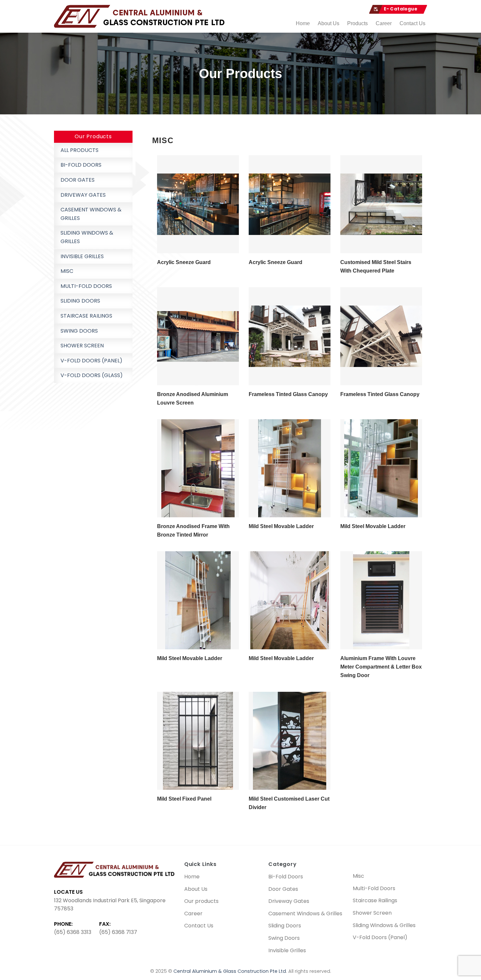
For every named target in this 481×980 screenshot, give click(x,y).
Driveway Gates (83, 195)
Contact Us (412, 23)
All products (79, 150)
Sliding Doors (80, 301)
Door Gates (78, 180)
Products (357, 23)
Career (384, 23)
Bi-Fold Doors (81, 165)
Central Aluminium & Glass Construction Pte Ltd (229, 971)
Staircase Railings (86, 316)
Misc (67, 271)
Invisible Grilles (82, 256)
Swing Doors (79, 331)
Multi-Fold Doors (86, 286)
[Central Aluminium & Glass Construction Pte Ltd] (140, 16)
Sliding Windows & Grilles (87, 237)
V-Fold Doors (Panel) (91, 360)
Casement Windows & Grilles (91, 214)
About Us (328, 23)
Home (303, 23)
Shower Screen (82, 345)
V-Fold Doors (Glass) (92, 375)
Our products (201, 901)
